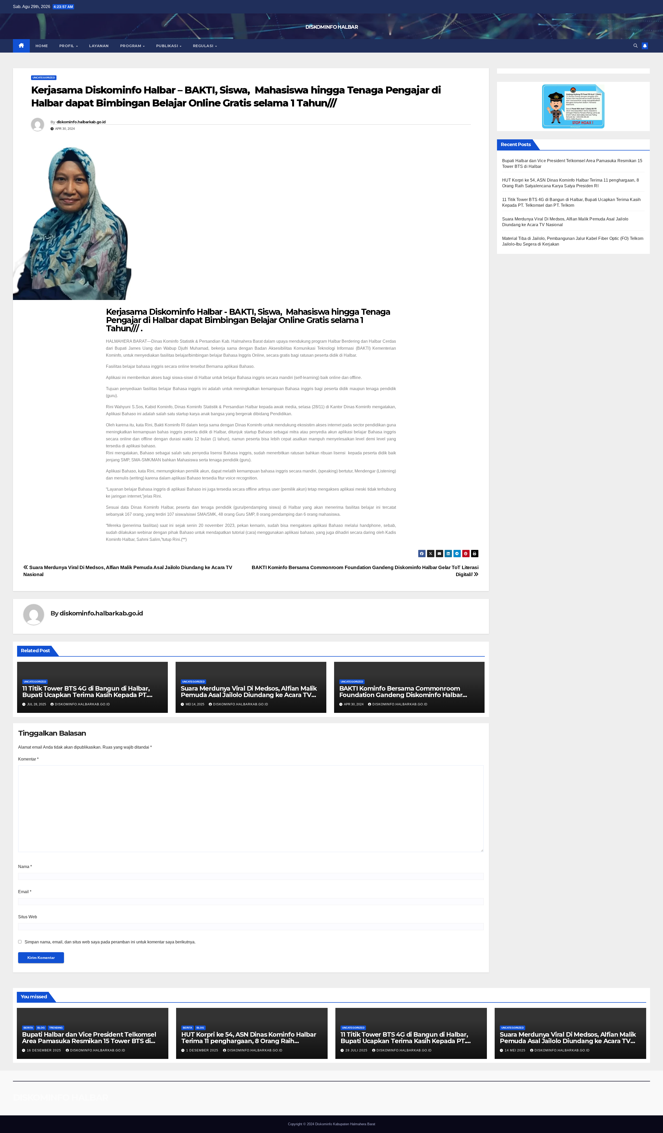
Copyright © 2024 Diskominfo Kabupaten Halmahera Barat (331, 1124)
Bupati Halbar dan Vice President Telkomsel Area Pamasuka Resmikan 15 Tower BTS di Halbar (89, 1041)
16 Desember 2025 (44, 1050)
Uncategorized (44, 77)
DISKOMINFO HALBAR (331, 27)
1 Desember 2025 (202, 1050)
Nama (25, 866)
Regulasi (204, 46)
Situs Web (27, 917)
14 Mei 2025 (516, 1050)
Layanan (99, 46)
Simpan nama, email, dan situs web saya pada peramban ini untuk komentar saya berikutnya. (110, 942)
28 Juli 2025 (357, 1050)
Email (24, 892)
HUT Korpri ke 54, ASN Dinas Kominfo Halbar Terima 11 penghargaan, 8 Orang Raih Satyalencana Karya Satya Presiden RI (248, 1041)
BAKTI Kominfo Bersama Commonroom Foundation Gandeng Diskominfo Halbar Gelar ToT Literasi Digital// (401, 695)
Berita (28, 1027)
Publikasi (167, 46)
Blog (41, 1027)
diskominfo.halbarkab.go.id (81, 122)
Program (131, 46)
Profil (67, 46)
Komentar (28, 759)
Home (41, 46)
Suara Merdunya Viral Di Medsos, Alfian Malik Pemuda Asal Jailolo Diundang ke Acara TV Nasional (249, 695)
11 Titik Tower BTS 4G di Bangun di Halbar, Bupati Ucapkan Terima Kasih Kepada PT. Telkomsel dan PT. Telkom (86, 695)
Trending (56, 1027)
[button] (635, 46)
